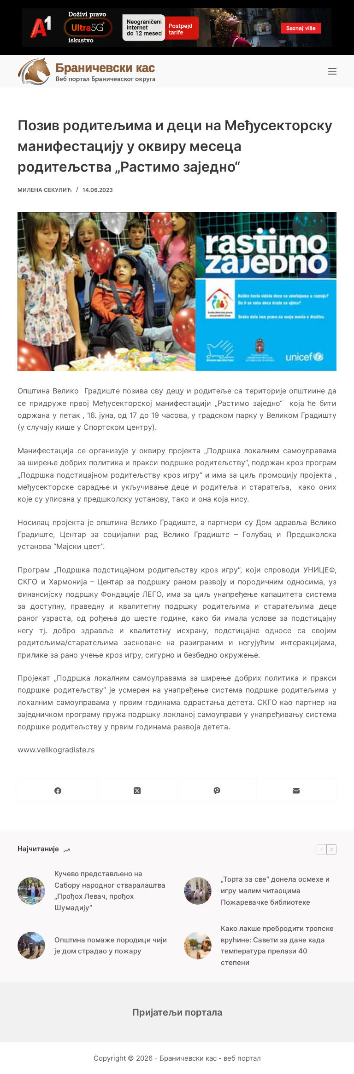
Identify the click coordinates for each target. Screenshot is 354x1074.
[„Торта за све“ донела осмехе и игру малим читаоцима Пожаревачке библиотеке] (198, 891)
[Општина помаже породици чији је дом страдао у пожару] (31, 945)
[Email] (296, 791)
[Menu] (332, 71)
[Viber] (217, 791)
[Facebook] (58, 791)
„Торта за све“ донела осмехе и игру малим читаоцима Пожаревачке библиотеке (275, 891)
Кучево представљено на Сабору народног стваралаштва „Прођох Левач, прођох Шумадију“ (109, 890)
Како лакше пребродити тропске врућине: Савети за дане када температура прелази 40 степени (277, 945)
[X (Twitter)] (137, 791)
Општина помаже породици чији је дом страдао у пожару (110, 945)
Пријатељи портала (177, 1012)
